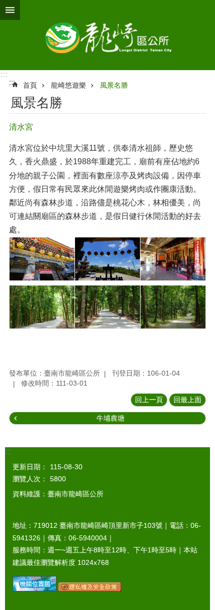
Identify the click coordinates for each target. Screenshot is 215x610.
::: (4, 74)
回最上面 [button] (188, 400)
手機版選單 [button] (10, 10)
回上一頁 (149, 400)
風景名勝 (114, 85)
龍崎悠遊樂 (68, 85)
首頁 (30, 85)
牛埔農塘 (110, 418)
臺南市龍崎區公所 (107, 35)
